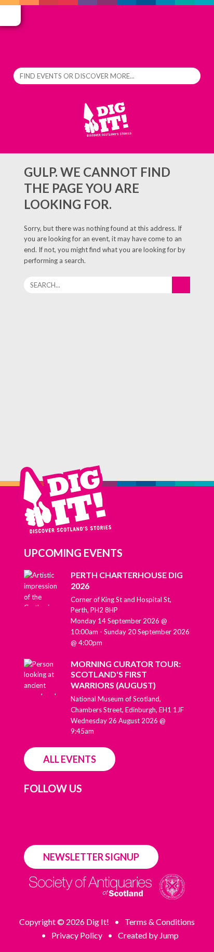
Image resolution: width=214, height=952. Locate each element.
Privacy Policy (76, 935)
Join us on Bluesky (83, 811)
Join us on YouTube (169, 812)
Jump (169, 935)
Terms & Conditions (160, 922)
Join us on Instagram (54, 811)
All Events (69, 759)
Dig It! (107, 124)
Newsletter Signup (91, 857)
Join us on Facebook (29, 811)
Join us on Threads (111, 811)
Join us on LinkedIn (140, 812)
